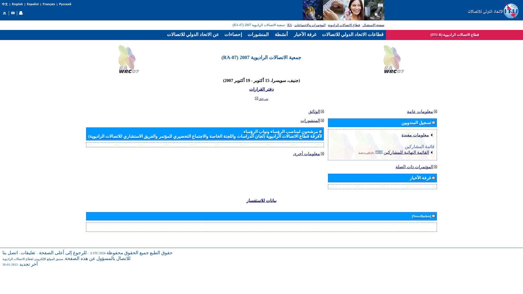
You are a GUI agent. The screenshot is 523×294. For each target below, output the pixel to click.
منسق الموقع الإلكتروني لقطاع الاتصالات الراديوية (32, 259)
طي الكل (263, 99)
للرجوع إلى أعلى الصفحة (63, 252)
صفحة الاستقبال (373, 25)
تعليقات (28, 252)
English (17, 4)
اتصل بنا (10, 252)
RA (289, 25)
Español (33, 4)
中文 (5, 4)
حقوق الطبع (161, 252)
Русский (65, 4)
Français (49, 4)
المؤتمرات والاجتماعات (310, 25)
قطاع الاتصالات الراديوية (344, 25)
